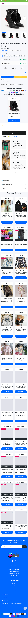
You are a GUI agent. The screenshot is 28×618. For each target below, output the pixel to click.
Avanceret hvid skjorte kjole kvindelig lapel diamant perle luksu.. (7, 329)
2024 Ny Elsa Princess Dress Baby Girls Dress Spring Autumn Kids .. (7, 527)
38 (11, 55)
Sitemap (4, 606)
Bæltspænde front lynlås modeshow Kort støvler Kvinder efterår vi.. (14, 115)
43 (24, 55)
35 (4, 55)
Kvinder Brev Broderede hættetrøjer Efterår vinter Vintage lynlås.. (21, 358)
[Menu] (26, 3)
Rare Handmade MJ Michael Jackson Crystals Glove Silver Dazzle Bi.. (21, 471)
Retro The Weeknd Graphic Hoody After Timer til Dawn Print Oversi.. (21, 216)
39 (14, 55)
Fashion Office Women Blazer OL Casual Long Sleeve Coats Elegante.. (20, 499)
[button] (1, 0)
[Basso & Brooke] (3, 3)
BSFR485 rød (18, 50)
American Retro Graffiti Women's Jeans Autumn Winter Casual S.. (21, 244)
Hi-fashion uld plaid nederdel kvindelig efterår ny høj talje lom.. (7, 300)
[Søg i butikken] (23, 3)
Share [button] (3, 79)
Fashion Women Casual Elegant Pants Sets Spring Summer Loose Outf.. (21, 443)
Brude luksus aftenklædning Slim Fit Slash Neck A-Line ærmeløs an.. (20, 301)
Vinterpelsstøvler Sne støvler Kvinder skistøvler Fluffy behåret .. (7, 386)
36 (7, 55)
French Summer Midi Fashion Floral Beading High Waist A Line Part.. (7, 272)
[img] (6, 136)
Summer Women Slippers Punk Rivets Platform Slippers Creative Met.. (7, 471)
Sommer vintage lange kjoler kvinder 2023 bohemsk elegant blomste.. (7, 414)
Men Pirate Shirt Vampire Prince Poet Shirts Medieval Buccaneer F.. (7, 443)
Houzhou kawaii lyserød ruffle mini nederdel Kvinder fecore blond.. (7, 358)
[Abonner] (24, 546)
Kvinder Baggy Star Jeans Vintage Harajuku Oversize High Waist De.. (21, 526)
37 (9, 55)
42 (21, 55)
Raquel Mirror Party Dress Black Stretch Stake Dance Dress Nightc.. (21, 272)
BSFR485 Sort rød (11, 50)
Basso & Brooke (16, 611)
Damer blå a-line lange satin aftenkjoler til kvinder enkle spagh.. (7, 215)
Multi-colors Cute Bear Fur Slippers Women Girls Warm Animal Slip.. (7, 244)
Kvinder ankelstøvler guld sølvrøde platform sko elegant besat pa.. (21, 386)
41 (19, 55)
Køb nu (20, 76)
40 (16, 55)
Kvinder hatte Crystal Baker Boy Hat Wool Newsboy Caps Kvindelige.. (21, 330)
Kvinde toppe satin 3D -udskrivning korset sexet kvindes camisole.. (21, 414)
